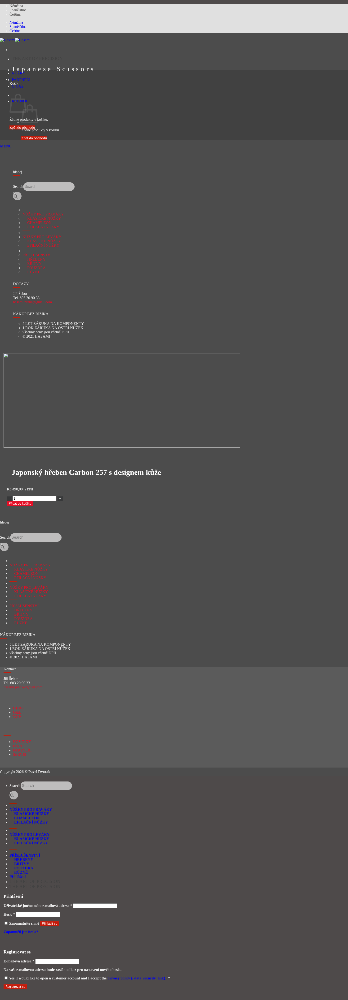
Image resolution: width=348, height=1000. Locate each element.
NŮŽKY (19, 73)
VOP (17, 717)
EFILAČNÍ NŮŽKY (40, 227)
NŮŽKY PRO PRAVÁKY (43, 214)
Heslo (9, 914)
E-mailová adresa (19, 961)
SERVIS (19, 754)
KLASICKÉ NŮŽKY (41, 218)
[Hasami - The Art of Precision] (15, 40)
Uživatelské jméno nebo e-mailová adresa (38, 906)
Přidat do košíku (20, 503)
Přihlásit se (49, 923)
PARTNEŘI (21, 80)
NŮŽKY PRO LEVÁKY (42, 237)
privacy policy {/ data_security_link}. (136, 978)
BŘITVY (32, 264)
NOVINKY (22, 742)
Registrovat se (15, 986)
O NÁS (17, 86)
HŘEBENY (34, 259)
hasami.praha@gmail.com (32, 302)
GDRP (18, 708)
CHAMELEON (37, 223)
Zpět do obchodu (22, 127)
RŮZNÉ (31, 272)
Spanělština (18, 10)
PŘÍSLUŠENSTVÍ (37, 255)
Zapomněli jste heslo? (21, 932)
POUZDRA (34, 268)
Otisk (17, 712)
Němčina (16, 6)
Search (18, 187)
